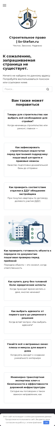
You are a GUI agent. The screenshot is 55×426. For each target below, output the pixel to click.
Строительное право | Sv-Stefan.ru (27, 39)
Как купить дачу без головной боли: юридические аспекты (27, 283)
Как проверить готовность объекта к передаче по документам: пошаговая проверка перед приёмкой (27, 255)
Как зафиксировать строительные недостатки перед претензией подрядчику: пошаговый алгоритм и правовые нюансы (27, 154)
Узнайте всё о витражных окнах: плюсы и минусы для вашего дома (27, 347)
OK (46, 422)
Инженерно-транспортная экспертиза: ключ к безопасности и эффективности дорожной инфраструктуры (27, 382)
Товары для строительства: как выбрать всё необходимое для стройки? (27, 118)
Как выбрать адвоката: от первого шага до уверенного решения (27, 314)
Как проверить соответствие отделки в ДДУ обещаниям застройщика (27, 190)
